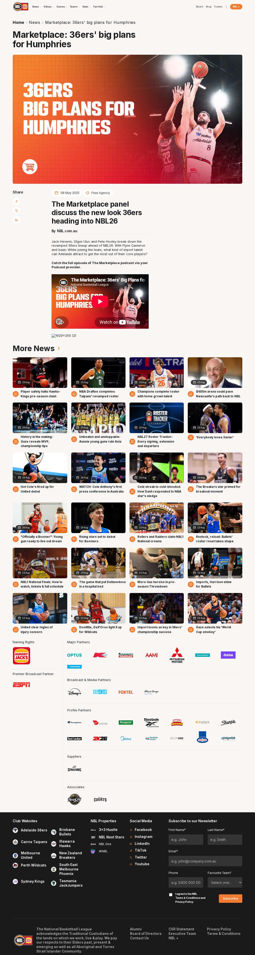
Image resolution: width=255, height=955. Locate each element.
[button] (37, 6)
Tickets (218, 6)
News (34, 22)
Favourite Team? (219, 873)
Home (18, 22)
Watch (200, 6)
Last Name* (216, 830)
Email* (173, 851)
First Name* (177, 830)
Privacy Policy (184, 901)
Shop (209, 6)
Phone (173, 873)
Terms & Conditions (187, 897)
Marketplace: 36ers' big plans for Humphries (90, 22)
